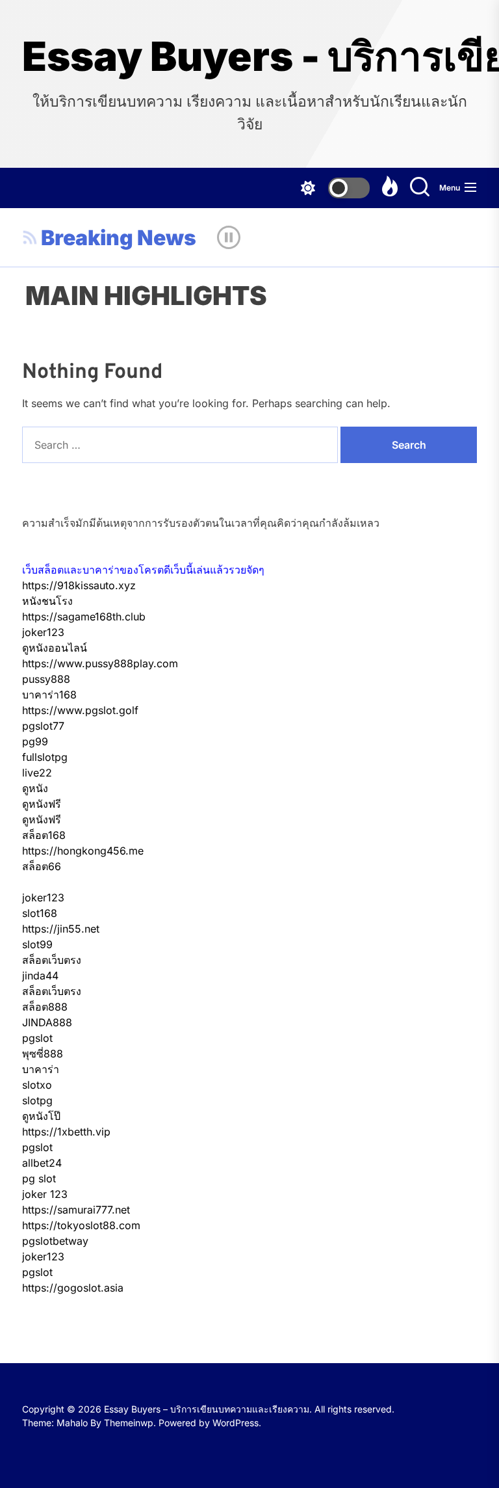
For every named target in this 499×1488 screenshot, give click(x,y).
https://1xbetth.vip (66, 1131)
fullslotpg (45, 757)
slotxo (37, 1084)
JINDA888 (47, 1022)
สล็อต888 (45, 1006)
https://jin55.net (60, 928)
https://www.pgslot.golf (80, 710)
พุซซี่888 (42, 1053)
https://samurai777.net (76, 1209)
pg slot (39, 1178)
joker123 (43, 632)
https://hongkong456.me (83, 850)
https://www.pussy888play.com (100, 663)
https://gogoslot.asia (72, 1287)
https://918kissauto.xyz (79, 585)
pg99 (35, 741)
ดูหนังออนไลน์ (54, 647)
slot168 (39, 913)
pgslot (37, 1037)
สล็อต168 (44, 835)
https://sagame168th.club (84, 616)
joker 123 (45, 1194)
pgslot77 (43, 725)
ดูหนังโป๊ (41, 1116)
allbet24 (42, 1162)
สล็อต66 (41, 866)
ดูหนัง (35, 788)
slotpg (37, 1100)
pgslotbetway (55, 1240)
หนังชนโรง (47, 600)
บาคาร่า (40, 1069)
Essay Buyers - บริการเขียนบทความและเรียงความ (249, 57)
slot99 (37, 944)
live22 (37, 772)
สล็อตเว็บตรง (51, 959)
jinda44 (40, 975)
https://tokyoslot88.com (81, 1225)
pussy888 (46, 678)
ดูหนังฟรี (41, 803)
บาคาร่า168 (49, 694)
